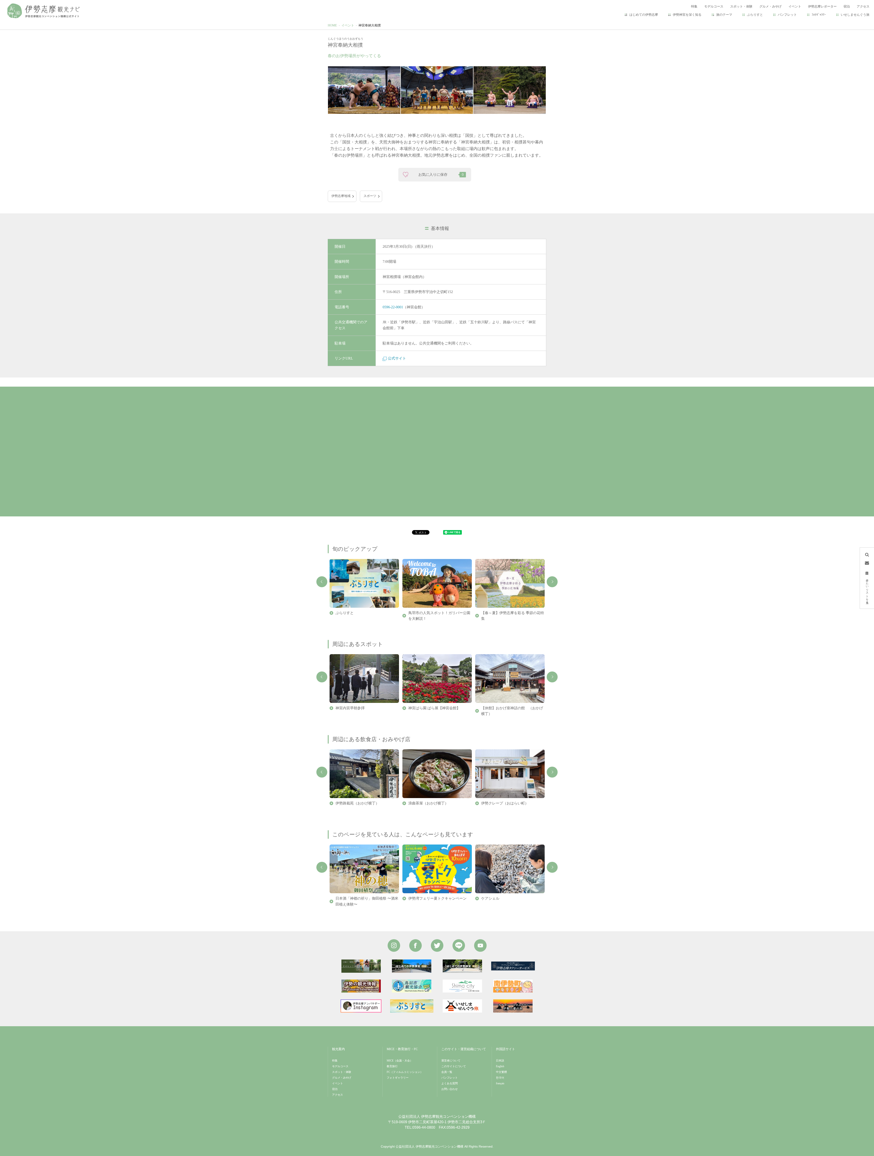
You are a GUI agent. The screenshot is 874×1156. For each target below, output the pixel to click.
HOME (332, 25)
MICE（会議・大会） (400, 1060)
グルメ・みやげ (341, 1077)
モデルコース (340, 1066)
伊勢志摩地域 (341, 196)
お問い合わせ (449, 1089)
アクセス (337, 1094)
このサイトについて (453, 1066)
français (500, 1083)
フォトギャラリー (398, 1077)
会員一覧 (446, 1072)
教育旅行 (392, 1066)
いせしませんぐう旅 (855, 14)
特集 (335, 1060)
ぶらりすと (755, 14)
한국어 (500, 1077)
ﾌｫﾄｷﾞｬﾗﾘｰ (819, 14)
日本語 (500, 1060)
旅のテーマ (724, 14)
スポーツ (369, 196)
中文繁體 (501, 1072)
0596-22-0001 (393, 307)
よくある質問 (449, 1083)
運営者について (450, 1060)
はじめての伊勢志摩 (643, 14)
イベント (347, 25)
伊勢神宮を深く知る (687, 14)
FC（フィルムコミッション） (405, 1072)
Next (552, 581)
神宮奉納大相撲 (369, 25)
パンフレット (787, 14)
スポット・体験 (341, 1072)
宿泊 (335, 1089)
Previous (321, 581)
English (500, 1066)
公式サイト (397, 358)
